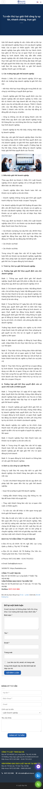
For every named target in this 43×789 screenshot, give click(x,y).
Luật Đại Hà (22, 785)
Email (6, 643)
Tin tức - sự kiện (24, 595)
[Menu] (3, 2)
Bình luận (8, 615)
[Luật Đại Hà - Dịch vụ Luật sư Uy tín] (21, 2)
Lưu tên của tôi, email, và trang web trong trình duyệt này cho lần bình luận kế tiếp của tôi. (20, 665)
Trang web (8, 652)
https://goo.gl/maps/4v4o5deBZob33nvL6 (23, 757)
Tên (6, 633)
